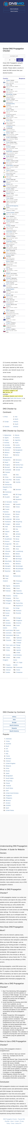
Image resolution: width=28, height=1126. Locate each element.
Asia (16, 416)
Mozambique (9, 94)
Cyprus (8, 170)
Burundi (7, 467)
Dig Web (7, 1121)
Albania (8, 193)
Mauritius (18, 561)
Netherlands (9, 151)
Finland (8, 80)
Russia (7, 156)
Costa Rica (8, 479)
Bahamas (18, 447)
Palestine (19, 591)
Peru (17, 598)
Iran (6, 529)
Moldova (8, 295)
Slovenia (8, 329)
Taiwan (8, 637)
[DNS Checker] (14, 7)
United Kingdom (10, 289)
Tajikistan (19, 637)
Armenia (6, 442)
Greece (8, 282)
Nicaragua (19, 581)
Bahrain (7, 450)
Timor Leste (9, 645)
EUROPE (8, 805)
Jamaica (18, 534)
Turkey (8, 198)
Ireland (8, 174)
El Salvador (8, 502)
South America (14, 731)
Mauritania (8, 561)
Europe (6, 421)
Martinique (19, 558)
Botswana (18, 460)
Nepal (7, 576)
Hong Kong (8, 241)
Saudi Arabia (9, 778)
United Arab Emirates (12, 793)
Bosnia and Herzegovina (12, 205)
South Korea (9, 630)
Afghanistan (7, 435)
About (12, 1121)
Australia (8, 316)
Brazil (6, 462)
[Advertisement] (14, 28)
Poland (8, 142)
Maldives (18, 556)
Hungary (8, 323)
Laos (17, 544)
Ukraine (8, 184)
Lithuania (8, 236)
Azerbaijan (8, 447)
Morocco (7, 568)
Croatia (8, 137)
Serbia (7, 299)
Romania (8, 255)
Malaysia (7, 556)
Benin (6, 455)
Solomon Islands (10, 212)
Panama (8, 595)
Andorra (8, 160)
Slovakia (8, 188)
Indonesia (18, 526)
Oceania (6, 426)
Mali (6, 558)
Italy (7, 269)
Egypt (17, 497)
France (8, 120)
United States (9, 165)
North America (14, 725)
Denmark (8, 146)
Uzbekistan (9, 667)
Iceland (8, 179)
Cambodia (8, 470)
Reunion (8, 610)
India (6, 526)
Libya (7, 245)
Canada (8, 221)
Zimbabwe (19, 672)
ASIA (7, 790)
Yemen (18, 670)
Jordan (18, 536)
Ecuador (7, 497)
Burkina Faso (19, 465)
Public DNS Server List (16, 398)
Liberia (7, 549)
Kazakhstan (8, 539)
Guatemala (8, 519)
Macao (7, 553)
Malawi (18, 553)
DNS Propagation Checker (10, 1119)
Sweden (8, 99)
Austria (8, 109)
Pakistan (8, 591)
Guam (17, 516)
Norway (8, 89)
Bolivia (17, 455)
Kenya (17, 539)
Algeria (6, 437)
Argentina (18, 440)
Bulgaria (8, 116)
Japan (7, 536)
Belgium (8, 273)
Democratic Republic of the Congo (7, 487)
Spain (7, 250)
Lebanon (18, 546)
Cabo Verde (19, 467)
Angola (6, 440)
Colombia (18, 477)
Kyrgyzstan (8, 544)
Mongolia (8, 566)
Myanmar (8, 571)
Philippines (9, 600)
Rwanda (18, 613)
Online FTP (18, 1123)
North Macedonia (10, 103)
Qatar (7, 608)
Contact (17, 1121)
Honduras (8, 521)
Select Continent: (14, 9)
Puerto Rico (19, 603)
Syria (17, 635)
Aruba (16, 442)
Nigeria (8, 586)
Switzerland (9, 231)
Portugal (8, 225)
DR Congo (19, 494)
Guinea (18, 519)
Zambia (8, 672)
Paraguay (8, 598)
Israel (17, 531)
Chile (17, 474)
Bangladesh (18, 450)
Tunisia (8, 647)
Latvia (7, 85)
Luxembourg (9, 126)
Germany (8, 278)
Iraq (17, 529)
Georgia (18, 512)
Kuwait (17, 541)
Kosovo (8, 310)
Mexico (7, 563)
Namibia (18, 571)
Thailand (18, 640)
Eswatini (18, 504)
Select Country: (14, 11)
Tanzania (8, 640)
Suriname (8, 633)
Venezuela (19, 667)
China (7, 216)
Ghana (17, 514)
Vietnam (8, 670)
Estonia (8, 132)
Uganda (18, 650)
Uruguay (7, 665)
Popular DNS (21, 1119)
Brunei (17, 462)
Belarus (8, 261)
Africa (6, 416)
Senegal (18, 618)
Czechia (8, 304)
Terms (12, 1123)
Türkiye (18, 647)
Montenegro (19, 566)
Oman (18, 588)
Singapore (19, 620)
